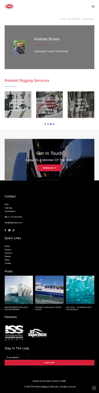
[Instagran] (14, 230)
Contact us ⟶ (49, 168)
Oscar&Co (46, 381)
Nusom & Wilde (59, 381)
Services (8, 253)
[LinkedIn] (9, 230)
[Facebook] (5, 230)
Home (62, 19)
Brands (8, 256)
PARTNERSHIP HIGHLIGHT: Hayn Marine (78, 308)
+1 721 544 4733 (15, 217)
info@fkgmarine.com (13, 222)
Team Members (73, 19)
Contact (8, 263)
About (7, 260)
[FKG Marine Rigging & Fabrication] (9, 6)
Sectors (8, 250)
